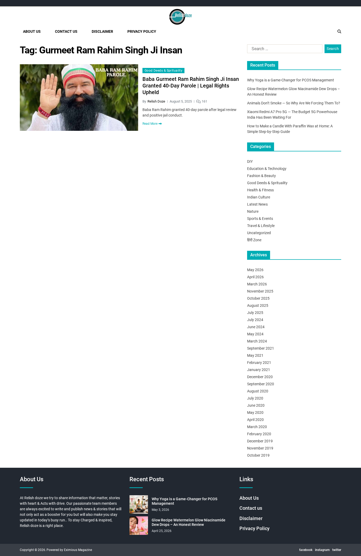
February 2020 (259, 434)
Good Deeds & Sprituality (164, 70)
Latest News (257, 204)
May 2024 (255, 334)
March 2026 (257, 284)
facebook (305, 550)
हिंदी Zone (254, 240)
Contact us (250, 508)
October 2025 (258, 298)
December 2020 (260, 377)
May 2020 (255, 412)
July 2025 (255, 313)
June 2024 (256, 327)
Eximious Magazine (78, 550)
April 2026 (255, 277)
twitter (336, 550)
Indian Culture (258, 197)
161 (204, 101)
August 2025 (257, 305)
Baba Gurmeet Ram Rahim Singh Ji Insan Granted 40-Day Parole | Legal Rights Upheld (190, 85)
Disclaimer (102, 31)
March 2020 (257, 427)
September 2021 (260, 348)
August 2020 (257, 391)
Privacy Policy (141, 31)
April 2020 (255, 420)
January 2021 (258, 370)
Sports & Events (260, 218)
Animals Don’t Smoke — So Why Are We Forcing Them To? (293, 103)
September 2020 (260, 384)
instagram (322, 550)
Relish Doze (156, 101)
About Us (32, 31)
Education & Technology (266, 168)
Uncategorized (259, 233)
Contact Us (66, 31)
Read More (150, 124)
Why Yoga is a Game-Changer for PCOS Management (290, 80)
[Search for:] (283, 49)
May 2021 (255, 355)
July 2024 (255, 320)
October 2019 (258, 455)
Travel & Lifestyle (261, 226)
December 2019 (260, 441)
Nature (252, 211)
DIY (250, 161)
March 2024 (257, 341)
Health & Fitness (260, 190)
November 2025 (260, 291)
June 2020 (256, 405)
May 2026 (255, 270)
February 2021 (259, 362)
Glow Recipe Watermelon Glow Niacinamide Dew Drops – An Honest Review (188, 522)
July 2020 (255, 398)
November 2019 (260, 448)
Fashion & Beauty (261, 176)
